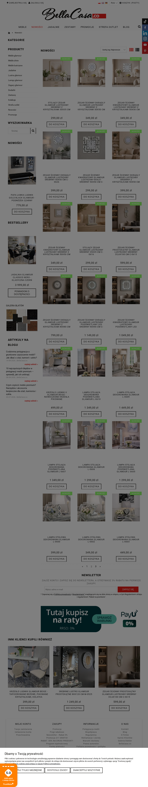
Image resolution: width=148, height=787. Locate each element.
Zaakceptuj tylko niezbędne (24, 770)
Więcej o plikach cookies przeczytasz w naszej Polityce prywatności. (33, 764)
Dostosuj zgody (57, 770)
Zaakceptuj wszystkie (86, 770)
